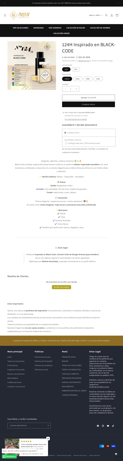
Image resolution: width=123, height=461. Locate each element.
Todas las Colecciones (16, 361)
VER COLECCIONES (20, 28)
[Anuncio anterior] (4, 3)
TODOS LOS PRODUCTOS (71, 369)
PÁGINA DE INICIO (69, 357)
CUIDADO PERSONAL (70, 395)
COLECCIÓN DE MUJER (75, 28)
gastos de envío (84, 61)
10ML (98, 79)
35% (66, 69)
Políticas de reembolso (44, 365)
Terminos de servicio (43, 357)
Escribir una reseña (61, 287)
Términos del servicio (80, 455)
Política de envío (94, 455)
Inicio (9, 357)
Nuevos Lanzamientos (16, 374)
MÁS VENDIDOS (55, 28)
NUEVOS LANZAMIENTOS (71, 382)
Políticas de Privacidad (43, 361)
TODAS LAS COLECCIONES (72, 365)
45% (75, 69)
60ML (78, 79)
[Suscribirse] (48, 425)
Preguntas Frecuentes (16, 369)
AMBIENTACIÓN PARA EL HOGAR (74, 391)
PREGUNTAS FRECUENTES (71, 378)
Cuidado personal (14, 382)
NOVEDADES (39, 28)
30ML (88, 79)
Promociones (12, 365)
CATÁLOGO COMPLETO (70, 374)
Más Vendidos (12, 378)
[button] (5, 15)
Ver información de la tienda (76, 119)
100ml (67, 79)
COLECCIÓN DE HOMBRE (100, 28)
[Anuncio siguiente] (118, 3)
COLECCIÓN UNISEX (61, 33)
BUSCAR (65, 361)
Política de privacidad (64, 455)
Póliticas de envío (41, 369)
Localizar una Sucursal (16, 386)
